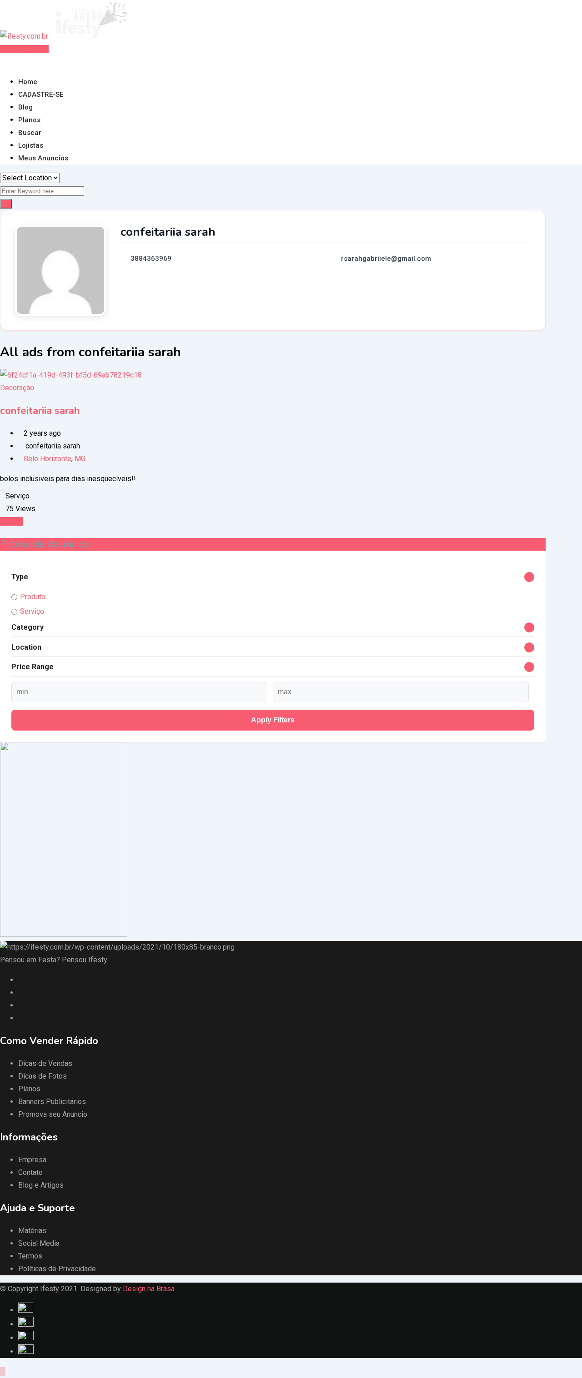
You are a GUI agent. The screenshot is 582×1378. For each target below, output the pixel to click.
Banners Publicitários (52, 1101)
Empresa (32, 1159)
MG (80, 458)
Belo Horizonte (47, 458)
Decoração (17, 387)
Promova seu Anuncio (52, 1114)
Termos (30, 1256)
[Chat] (10, 61)
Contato (30, 1172)
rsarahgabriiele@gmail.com (386, 258)
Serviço (32, 611)
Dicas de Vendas (45, 1063)
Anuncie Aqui (27, 49)
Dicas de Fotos (42, 1076)
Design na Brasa (149, 1288)
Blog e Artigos (41, 1185)
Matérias (32, 1230)
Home (27, 82)
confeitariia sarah (40, 411)
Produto (32, 596)
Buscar (29, 133)
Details (11, 521)
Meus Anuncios (43, 158)
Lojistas (30, 145)
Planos (29, 120)
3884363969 (150, 258)
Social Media (39, 1243)
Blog (25, 107)
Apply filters (273, 720)
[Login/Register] (2, 61)
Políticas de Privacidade (57, 1268)
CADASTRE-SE (40, 94)
